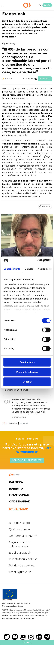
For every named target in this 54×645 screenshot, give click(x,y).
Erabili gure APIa (20, 572)
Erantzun (13, 423)
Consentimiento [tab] (11, 269)
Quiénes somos (19, 529)
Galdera (16, 482)
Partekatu (46, 206)
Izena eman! (18, 509)
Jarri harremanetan (34, 449)
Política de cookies (21, 565)
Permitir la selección (27, 372)
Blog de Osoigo (19, 522)
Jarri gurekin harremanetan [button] (27, 460)
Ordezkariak (19, 501)
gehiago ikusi (19, 417)
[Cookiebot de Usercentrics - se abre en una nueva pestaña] (38, 261)
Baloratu (44, 78)
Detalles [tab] (29, 269)
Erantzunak (13, 14)
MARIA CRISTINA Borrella (26, 399)
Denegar (27, 381)
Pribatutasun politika (23, 559)
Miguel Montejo (9, 43)
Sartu (47, 5)
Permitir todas (27, 362)
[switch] (46, 330)
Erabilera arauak (20, 552)
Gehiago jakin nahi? (23, 535)
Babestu (16, 488)
